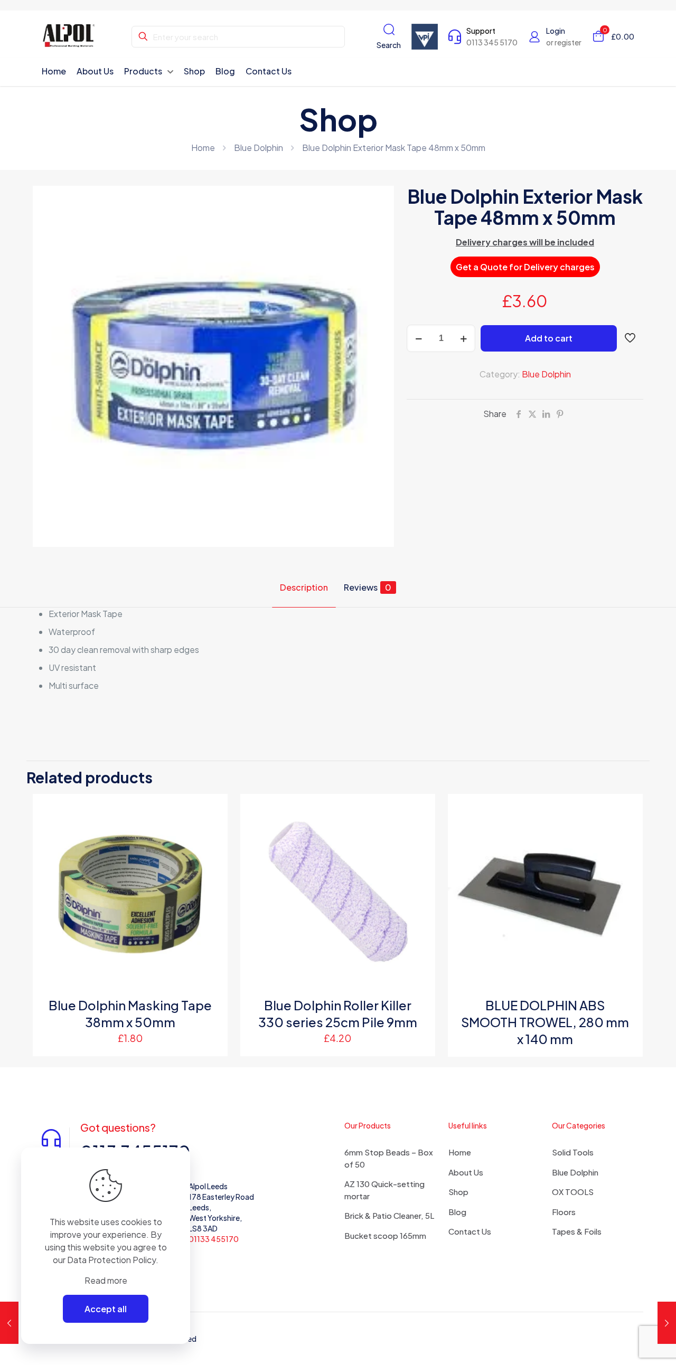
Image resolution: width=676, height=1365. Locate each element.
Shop (458, 1192)
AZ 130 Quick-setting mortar (384, 1190)
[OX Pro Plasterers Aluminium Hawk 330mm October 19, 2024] (9, 1323)
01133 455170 (214, 1239)
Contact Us (469, 1231)
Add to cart (548, 338)
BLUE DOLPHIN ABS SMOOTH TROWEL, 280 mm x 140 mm (545, 1022)
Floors (564, 1212)
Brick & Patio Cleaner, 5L (389, 1215)
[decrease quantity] (418, 338)
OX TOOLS (573, 1192)
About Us (465, 1172)
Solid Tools (573, 1152)
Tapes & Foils (577, 1231)
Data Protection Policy (111, 1259)
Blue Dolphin (258, 147)
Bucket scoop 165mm (385, 1235)
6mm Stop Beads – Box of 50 (388, 1158)
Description (304, 587)
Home (203, 147)
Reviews (367, 587)
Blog (457, 1212)
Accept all (105, 1308)
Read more (105, 1280)
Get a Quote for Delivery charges (525, 266)
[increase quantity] (463, 338)
